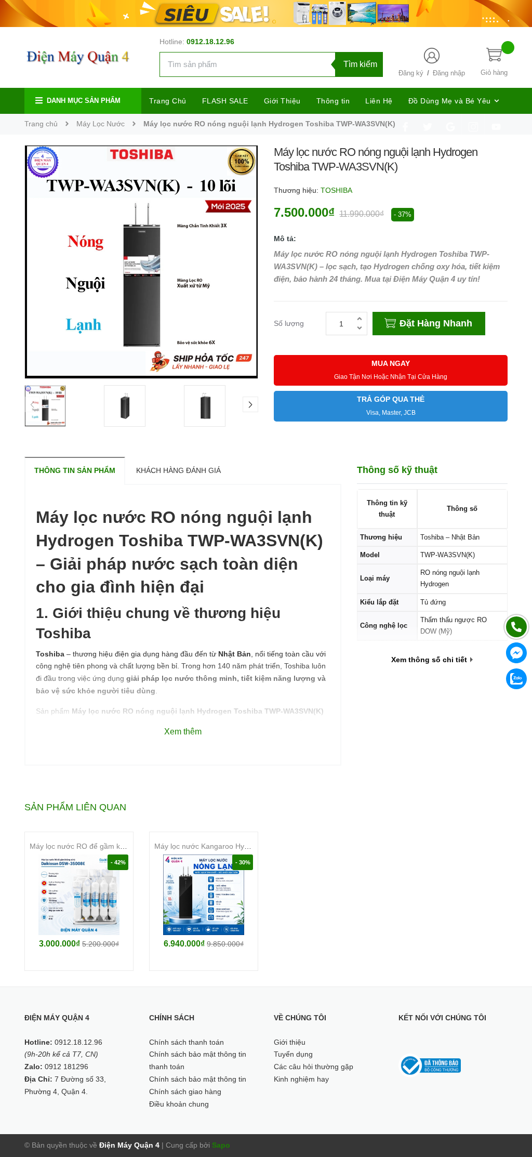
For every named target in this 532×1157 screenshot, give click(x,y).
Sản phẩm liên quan (75, 807)
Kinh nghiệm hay (301, 1079)
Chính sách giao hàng (185, 1091)
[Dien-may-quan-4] (266, 13)
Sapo (221, 1145)
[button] (250, 404)
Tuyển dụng (293, 1054)
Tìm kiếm (360, 64)
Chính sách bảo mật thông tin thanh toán (197, 1060)
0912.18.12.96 (210, 41)
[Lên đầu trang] (511, 1102)
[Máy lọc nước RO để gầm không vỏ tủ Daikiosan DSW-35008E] (79, 894)
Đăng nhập (449, 73)
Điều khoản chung (179, 1104)
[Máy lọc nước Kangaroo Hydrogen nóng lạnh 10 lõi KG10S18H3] (203, 894)
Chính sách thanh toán (186, 1042)
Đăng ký (410, 73)
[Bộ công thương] (429, 1065)
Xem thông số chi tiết (430, 659)
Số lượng (289, 323)
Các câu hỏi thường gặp (313, 1066)
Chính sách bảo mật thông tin (197, 1079)
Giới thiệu (289, 1042)
